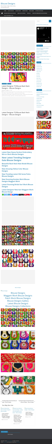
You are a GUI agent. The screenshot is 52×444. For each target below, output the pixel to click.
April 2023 (38, 76)
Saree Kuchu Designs (40, 105)
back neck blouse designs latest (27, 91)
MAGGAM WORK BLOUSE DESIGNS (10, 13)
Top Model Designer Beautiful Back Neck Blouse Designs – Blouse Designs (26, 401)
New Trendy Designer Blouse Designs (43, 59)
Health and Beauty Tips (8, 15)
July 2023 (38, 73)
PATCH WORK (31, 10)
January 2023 (39, 81)
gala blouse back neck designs (6, 95)
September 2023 (39, 69)
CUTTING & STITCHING (39, 10)
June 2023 (38, 74)
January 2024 (39, 64)
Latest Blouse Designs (18, 303)
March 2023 (39, 78)
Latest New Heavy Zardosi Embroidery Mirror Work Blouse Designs (17, 153)
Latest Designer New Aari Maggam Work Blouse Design (17, 191)
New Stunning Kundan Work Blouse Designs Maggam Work (15, 180)
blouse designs (4, 93)
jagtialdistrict (4, 90)
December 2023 (39, 66)
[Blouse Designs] (2, 13)
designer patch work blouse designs (17, 94)
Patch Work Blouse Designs (18, 298)
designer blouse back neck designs (7, 94)
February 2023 (39, 79)
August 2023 (39, 71)
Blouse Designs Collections (17, 306)
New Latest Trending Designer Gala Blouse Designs (16, 159)
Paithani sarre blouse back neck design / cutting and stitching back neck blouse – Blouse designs (18, 418)
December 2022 (39, 83)
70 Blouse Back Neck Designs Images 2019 (9, 91)
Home (5, 10)
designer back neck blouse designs (19, 93)
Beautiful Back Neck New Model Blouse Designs (17, 164)
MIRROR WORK (25, 10)
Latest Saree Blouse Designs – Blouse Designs (30, 414)
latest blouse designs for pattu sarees (20, 95)
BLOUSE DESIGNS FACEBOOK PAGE (42, 24)
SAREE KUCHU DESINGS (21, 13)
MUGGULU (29, 13)
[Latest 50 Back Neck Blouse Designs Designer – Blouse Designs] (6, 408)
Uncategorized (39, 106)
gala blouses (12, 95)
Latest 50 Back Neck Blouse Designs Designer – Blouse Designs (6, 415)
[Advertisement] (18, 27)
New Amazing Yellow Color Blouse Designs (15, 170)
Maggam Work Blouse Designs (18, 295)
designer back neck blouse (10, 93)
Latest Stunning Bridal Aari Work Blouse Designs (17, 185)
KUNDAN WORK (18, 10)
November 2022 (39, 84)
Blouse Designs (8, 3)
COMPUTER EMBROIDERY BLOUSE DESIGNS (39, 13)
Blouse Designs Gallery (18, 300)
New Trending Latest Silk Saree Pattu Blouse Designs (16, 175)
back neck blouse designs (18, 91)
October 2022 (39, 86)
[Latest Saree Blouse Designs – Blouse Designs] (30, 408)
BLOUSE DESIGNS (11, 10)
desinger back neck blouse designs (28, 94)
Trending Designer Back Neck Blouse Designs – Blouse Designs (9, 401)
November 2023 (39, 68)
